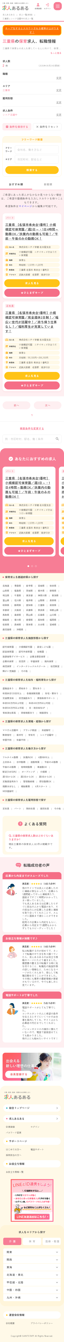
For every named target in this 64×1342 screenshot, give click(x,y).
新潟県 (55, 595)
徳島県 (6, 619)
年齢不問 (21, 739)
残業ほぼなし (9, 786)
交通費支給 (8, 698)
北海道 (6, 585)
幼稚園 (40, 651)
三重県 (41, 605)
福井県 (29, 600)
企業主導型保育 (37, 656)
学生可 (31, 735)
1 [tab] (28, 566)
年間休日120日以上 (12, 693)
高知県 (41, 619)
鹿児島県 (7, 629)
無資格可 (7, 735)
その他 (24, 671)
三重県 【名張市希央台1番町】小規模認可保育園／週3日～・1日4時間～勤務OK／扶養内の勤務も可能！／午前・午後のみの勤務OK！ (32, 231)
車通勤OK (42, 767)
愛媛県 (29, 619)
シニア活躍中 (46, 735)
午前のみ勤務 (51, 762)
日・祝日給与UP (37, 707)
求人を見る (32, 283)
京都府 (6, 610)
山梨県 (41, 600)
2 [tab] (32, 566)
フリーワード (8, 149)
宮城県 (41, 585)
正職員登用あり (10, 781)
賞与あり (37, 688)
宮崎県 (53, 624)
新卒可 (20, 735)
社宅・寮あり (51, 693)
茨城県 (29, 590)
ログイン (35, 1126)
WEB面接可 (8, 791)
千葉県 (17, 595)
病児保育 (7, 666)
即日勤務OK (45, 781)
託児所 (22, 661)
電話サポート (37, 1149)
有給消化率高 (9, 712)
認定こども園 (44, 646)
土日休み (7, 762)
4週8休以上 (43, 757)
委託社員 (44, 808)
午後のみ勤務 (9, 767)
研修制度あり (27, 712)
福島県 (17, 590)
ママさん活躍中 (10, 730)
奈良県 (41, 610)
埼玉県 (6, 595)
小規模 (43, 771)
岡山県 (29, 614)
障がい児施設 (9, 671)
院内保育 (49, 661)
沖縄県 (20, 629)
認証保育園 (8, 651)
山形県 (6, 590)
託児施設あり (25, 698)
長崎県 (17, 624)
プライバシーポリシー (42, 1323)
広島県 (41, 614)
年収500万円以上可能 (13, 707)
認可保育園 (8, 646)
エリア (8, 159)
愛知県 (29, 605)
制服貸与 (43, 712)
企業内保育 (8, 661)
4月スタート (41, 786)
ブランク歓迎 (30, 730)
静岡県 (17, 605)
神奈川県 (42, 595)
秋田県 (53, 585)
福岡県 (53, 619)
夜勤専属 (35, 762)
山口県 (53, 614)
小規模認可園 (25, 646)
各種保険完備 (33, 693)
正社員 (6, 808)
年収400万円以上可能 (39, 703)
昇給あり (23, 688)
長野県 (53, 600)
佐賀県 (6, 624)
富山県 (6, 600)
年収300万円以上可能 (13, 703)
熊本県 (29, 624)
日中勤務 (21, 762)
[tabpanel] (29, 511)
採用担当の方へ (13, 1155)
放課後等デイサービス (14, 656)
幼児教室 (55, 666)
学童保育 (35, 661)
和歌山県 (54, 610)
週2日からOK (27, 776)
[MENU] (58, 6)
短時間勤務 (26, 767)
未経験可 (46, 730)
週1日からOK (9, 776)
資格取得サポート (46, 698)
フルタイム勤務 (10, 757)
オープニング (28, 771)
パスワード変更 (13, 1132)
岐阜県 (6, 605)
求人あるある (9, 14)
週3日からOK (45, 776)
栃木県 (41, 590)
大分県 (41, 624)
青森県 (17, 585)
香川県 (17, 619)
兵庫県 (29, 610)
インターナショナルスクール (31, 666)
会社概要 (10, 1323)
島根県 (17, 614)
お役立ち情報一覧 (15, 1172)
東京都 (29, 595)
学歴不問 (7, 739)
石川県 (17, 600)
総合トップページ (19, 1108)
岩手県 (29, 585)
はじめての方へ (13, 1149)
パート (17, 808)
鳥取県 (6, 614)
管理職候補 (28, 781)
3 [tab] (36, 566)
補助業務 (25, 786)
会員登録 (10, 1126)
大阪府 (17, 610)
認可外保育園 (25, 651)
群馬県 (53, 590)
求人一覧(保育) (26, 14)
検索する (32, 170)
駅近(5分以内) (10, 771)
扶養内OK (28, 757)
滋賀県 (53, 605)
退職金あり (8, 688)
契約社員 (30, 808)
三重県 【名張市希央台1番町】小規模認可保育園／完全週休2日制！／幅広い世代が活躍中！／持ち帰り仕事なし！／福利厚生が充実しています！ (32, 321)
